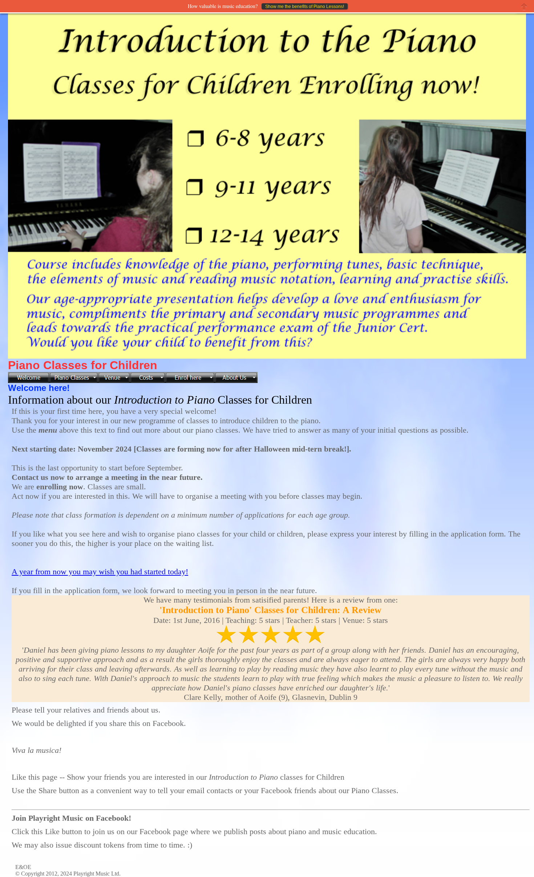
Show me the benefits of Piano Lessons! (304, 6)
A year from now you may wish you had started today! (100, 571)
